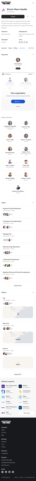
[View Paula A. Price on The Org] (26, 149)
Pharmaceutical (5, 34)
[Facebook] (9, 472)
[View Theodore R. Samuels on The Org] (10, 123)
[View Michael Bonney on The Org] (10, 149)
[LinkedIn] (6, 472)
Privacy (21, 477)
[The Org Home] (6, 2)
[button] (18, 64)
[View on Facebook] (24, 42)
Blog (2, 435)
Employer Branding (6, 460)
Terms (15, 477)
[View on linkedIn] (22, 42)
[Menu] (33, 2)
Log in (18, 106)
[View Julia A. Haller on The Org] (10, 136)
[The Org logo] (6, 422)
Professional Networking (8, 462)
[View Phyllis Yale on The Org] (26, 161)
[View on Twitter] (20, 42)
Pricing (3, 447)
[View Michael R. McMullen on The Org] (18, 187)
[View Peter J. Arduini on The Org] (10, 161)
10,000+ (3, 42)
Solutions (3, 441)
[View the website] (27, 42)
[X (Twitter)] (2, 472)
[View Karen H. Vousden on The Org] (26, 136)
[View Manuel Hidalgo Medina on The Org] (10, 174)
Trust (2, 444)
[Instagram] (13, 472)
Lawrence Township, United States (26, 35)
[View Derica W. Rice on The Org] (26, 123)
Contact (3, 432)
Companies (4, 453)
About (3, 430)
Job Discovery (5, 465)
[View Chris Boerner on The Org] (18, 60)
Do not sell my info (30, 477)
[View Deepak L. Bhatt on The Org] (26, 174)
